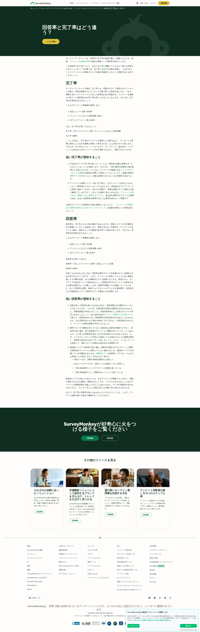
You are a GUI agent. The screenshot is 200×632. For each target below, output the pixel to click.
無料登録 (164, 3)
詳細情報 (39, 512)
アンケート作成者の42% (80, 61)
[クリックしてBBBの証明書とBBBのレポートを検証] (75, 624)
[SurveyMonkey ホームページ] (40, 3)
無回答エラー (102, 353)
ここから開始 (51, 41)
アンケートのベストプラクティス (87, 8)
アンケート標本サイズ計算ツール (118, 314)
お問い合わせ (144, 3)
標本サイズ (74, 176)
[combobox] (34, 597)
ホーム (32, 8)
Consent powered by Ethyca (187, 630)
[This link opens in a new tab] (149, 598)
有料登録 (90, 438)
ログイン (153, 3)
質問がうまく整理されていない (91, 195)
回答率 (104, 69)
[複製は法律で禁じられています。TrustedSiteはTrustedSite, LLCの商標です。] (96, 624)
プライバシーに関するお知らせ (143, 620)
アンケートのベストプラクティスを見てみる (55, 8)
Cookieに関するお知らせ (162, 620)
